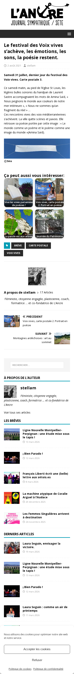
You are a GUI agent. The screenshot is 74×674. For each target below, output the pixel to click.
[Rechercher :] (37, 365)
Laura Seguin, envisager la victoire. (41, 545)
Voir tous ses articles (17, 412)
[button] (68, 34)
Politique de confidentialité (48, 669)
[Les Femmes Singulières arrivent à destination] (12, 522)
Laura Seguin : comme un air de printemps (45, 608)
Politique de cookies (20, 669)
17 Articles (46, 292)
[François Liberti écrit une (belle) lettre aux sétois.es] (12, 481)
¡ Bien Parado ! (33, 453)
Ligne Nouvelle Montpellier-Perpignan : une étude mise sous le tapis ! (46, 433)
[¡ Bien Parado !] (12, 461)
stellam (31, 65)
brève (18, 245)
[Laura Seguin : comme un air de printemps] (12, 615)
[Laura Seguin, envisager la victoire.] (12, 551)
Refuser (37, 660)
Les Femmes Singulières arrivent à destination (46, 515)
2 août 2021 (14, 65)
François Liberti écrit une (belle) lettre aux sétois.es (45, 475)
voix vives (13, 253)
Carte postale (38, 245)
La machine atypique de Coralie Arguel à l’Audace (45, 495)
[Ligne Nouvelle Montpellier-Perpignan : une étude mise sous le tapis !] (12, 438)
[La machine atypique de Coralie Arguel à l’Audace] (12, 501)
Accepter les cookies (37, 649)
